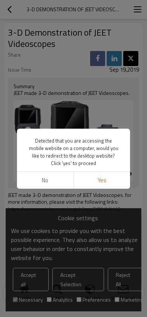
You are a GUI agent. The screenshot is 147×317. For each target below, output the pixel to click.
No (45, 180)
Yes (102, 180)
